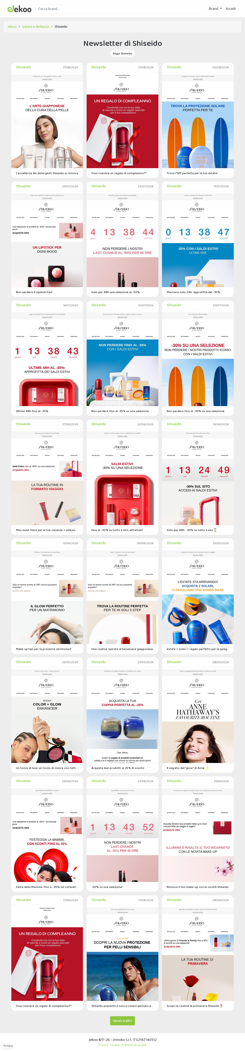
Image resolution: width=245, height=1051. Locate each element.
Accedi (231, 8)
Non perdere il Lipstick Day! (34, 292)
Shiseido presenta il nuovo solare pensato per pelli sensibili (122, 1006)
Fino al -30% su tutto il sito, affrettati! (117, 530)
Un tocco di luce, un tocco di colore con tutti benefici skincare (47, 768)
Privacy (8, 1046)
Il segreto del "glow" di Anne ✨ (188, 768)
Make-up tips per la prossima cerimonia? (43, 649)
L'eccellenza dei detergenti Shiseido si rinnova (47, 173)
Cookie (115, 1045)
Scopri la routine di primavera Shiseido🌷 (195, 1006)
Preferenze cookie (134, 1045)
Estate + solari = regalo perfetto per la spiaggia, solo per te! (198, 649)
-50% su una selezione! (107, 887)
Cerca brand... (45, 16)
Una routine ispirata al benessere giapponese (122, 649)
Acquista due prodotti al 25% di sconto (117, 768)
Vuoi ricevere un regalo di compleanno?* (119, 173)
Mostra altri (122, 1020)
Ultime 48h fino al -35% (32, 411)
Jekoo (12, 26)
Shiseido (23, 67)
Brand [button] (214, 8)
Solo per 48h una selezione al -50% (115, 292)
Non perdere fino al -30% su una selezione (195, 411)
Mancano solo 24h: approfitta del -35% (193, 292)
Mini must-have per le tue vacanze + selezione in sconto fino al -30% (47, 530)
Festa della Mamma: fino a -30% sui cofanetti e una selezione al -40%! (47, 887)
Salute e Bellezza (35, 26)
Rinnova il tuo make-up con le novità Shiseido (198, 887)
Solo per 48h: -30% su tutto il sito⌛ (192, 530)
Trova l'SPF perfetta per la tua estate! (192, 173)
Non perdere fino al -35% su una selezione (120, 411)
